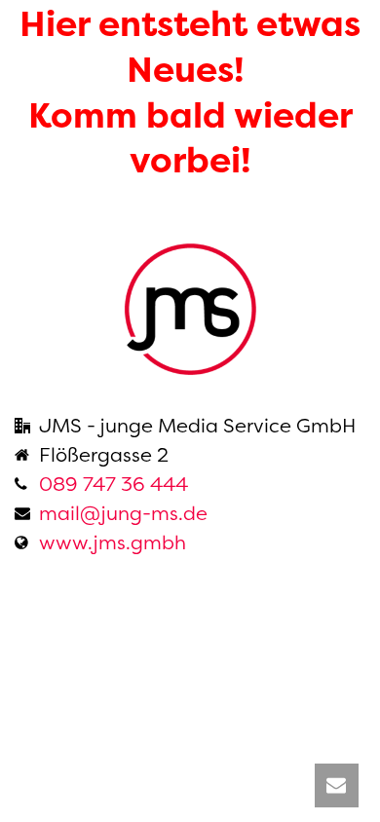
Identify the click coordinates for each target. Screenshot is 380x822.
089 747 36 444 (113, 484)
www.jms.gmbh (112, 542)
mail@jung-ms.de (123, 513)
